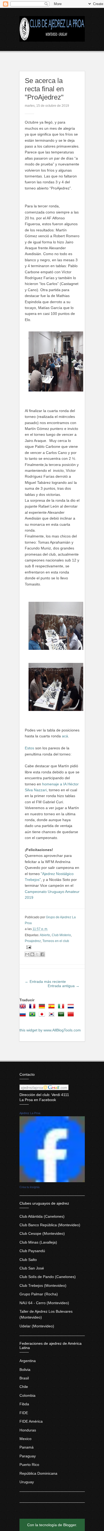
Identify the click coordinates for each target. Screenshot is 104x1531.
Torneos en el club (55, 941)
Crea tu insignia (29, 1187)
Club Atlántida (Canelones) (42, 1216)
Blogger (69, 1525)
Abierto (45, 935)
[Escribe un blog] (32, 954)
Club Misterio (61, 935)
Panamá (26, 1447)
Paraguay (27, 1456)
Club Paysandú (32, 1251)
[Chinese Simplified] (71, 1016)
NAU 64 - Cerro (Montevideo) (44, 1303)
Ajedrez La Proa (29, 1113)
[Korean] (52, 1016)
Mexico (25, 1439)
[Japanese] (43, 1016)
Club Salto (28, 1259)
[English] (23, 1008)
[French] (33, 1008)
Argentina (27, 1361)
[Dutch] (71, 1008)
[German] (43, 1008)
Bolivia (24, 1369)
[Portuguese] (33, 1016)
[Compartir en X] (37, 954)
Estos (29, 748)
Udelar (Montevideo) (36, 1326)
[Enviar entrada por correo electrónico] (28, 947)
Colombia (27, 1395)
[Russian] (23, 1016)
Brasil (24, 1378)
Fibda (24, 1404)
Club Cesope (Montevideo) (42, 1233)
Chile (23, 1386)
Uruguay (26, 1482)
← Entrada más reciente (45, 981)
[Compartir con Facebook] (42, 954)
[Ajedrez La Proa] (52, 1181)
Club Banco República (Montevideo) (49, 1225)
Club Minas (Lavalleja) (38, 1242)
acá (65, 736)
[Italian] (62, 1008)
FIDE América (31, 1421)
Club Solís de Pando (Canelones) (47, 1277)
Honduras (27, 1430)
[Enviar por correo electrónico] (27, 954)
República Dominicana (38, 1473)
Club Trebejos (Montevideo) (42, 1285)
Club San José (31, 1268)
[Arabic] (62, 1016)
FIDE (23, 1413)
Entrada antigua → (63, 986)
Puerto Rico (29, 1464)
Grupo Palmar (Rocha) (38, 1294)
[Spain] (52, 1008)
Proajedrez (33, 941)
